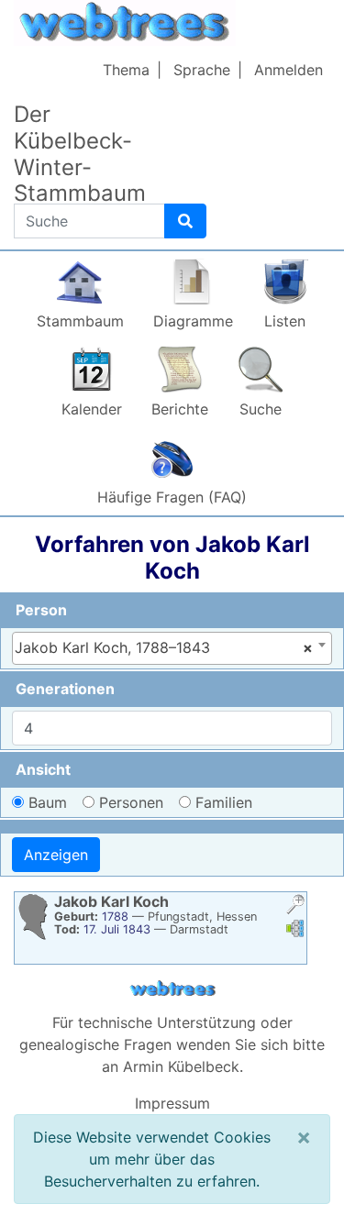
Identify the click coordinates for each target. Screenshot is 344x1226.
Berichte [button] (179, 409)
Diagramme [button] (193, 321)
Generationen (65, 688)
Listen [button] (284, 321)
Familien (223, 802)
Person (41, 610)
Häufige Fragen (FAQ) (172, 497)
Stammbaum (80, 321)
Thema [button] (126, 70)
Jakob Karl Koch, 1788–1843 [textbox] (164, 647)
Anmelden (288, 70)
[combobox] (172, 648)
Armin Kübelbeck (181, 1066)
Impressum (172, 1103)
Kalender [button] (91, 409)
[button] (295, 906)
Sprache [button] (201, 70)
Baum (47, 802)
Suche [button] (260, 409)
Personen (131, 802)
